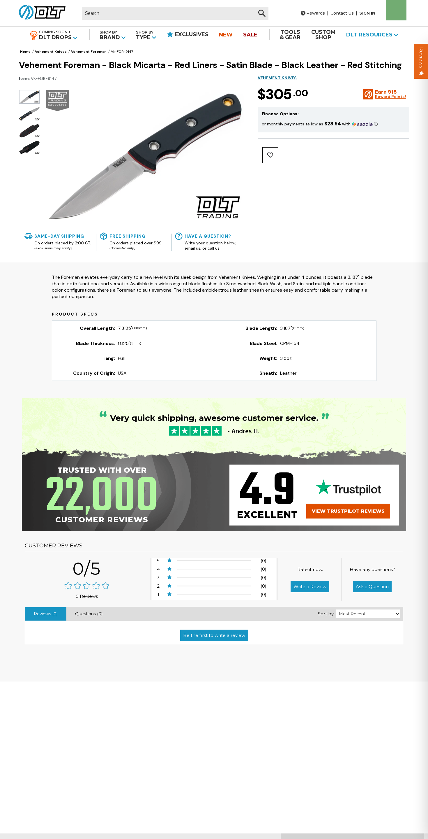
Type (144, 35)
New (226, 34)
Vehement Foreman (89, 51)
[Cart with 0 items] (396, 10)
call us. (214, 248)
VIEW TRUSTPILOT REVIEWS (348, 511)
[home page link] (40, 13)
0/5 (86, 568)
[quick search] (261, 13)
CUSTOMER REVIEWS (53, 545)
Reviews (421, 57)
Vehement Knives (51, 51)
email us (192, 248)
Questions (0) (88, 613)
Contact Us (342, 13)
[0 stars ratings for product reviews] (87, 586)
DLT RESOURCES (370, 34)
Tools (290, 35)
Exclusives (190, 34)
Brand (110, 35)
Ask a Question (372, 586)
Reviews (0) (46, 613)
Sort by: (326, 613)
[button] (333, 124)
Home (25, 51)
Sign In (367, 13)
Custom (323, 35)
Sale (250, 34)
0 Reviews (87, 596)
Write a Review (309, 586)
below (230, 243)
